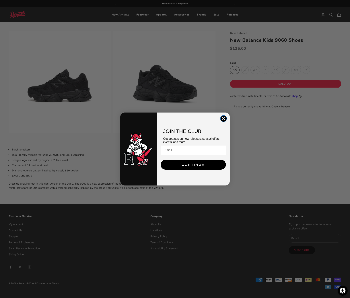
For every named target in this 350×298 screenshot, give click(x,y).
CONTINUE (193, 165)
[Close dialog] (223, 118)
